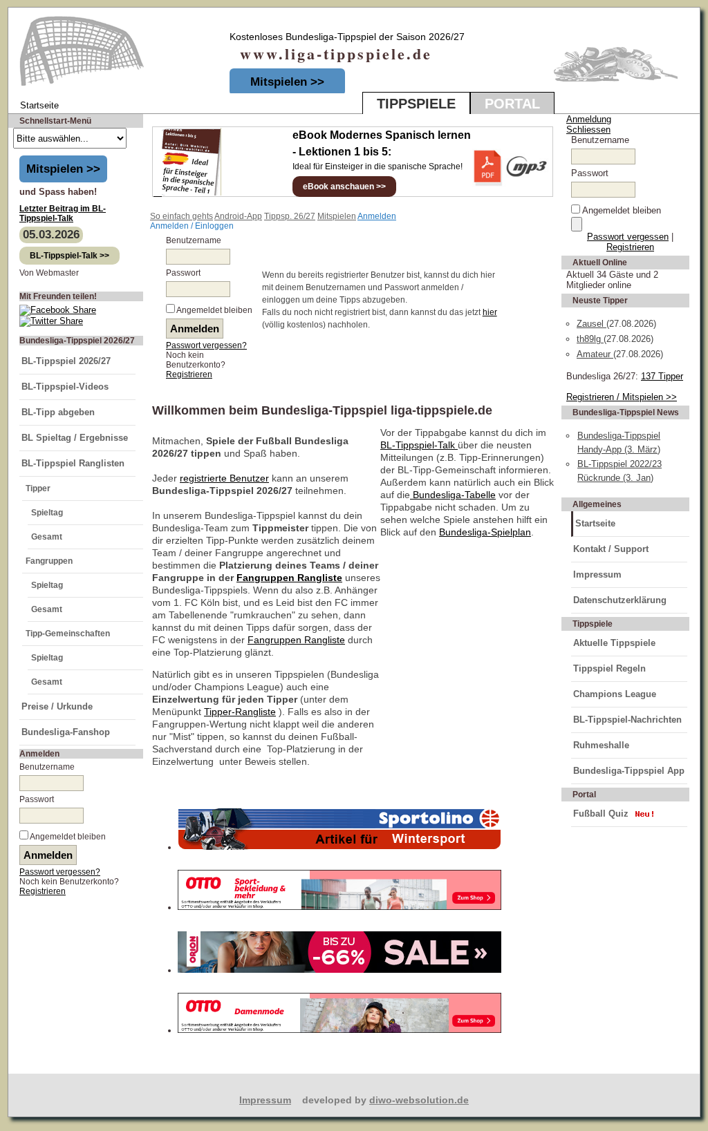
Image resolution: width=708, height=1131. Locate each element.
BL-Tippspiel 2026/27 (66, 361)
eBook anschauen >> (344, 186)
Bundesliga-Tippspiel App (628, 771)
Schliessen (588, 129)
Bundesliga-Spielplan (485, 532)
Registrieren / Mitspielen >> (621, 397)
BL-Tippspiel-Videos (65, 386)
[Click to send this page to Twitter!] (51, 321)
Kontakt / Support (611, 549)
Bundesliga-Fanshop (65, 732)
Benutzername (47, 767)
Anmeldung (588, 119)
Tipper (38, 488)
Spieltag (47, 512)
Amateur (595, 354)
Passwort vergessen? (59, 872)
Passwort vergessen (628, 236)
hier (490, 312)
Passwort (36, 799)
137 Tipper (662, 376)
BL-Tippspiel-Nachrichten (627, 719)
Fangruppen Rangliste (289, 577)
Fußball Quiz (600, 813)
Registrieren (42, 891)
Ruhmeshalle (601, 745)
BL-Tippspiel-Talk (419, 444)
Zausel (591, 324)
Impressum (597, 574)
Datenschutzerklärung (620, 600)
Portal (512, 103)
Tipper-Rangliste (240, 711)
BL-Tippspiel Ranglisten (72, 463)
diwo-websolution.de (419, 1099)
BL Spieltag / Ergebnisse (74, 438)
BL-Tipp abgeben (58, 412)
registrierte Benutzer (224, 478)
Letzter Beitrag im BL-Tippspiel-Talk (62, 213)
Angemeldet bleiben (68, 837)
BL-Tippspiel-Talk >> (69, 255)
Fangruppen (49, 561)
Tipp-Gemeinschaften (68, 633)
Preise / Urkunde (57, 706)
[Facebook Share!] (57, 310)
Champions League (614, 694)
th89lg (590, 339)
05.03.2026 (51, 234)
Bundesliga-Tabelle (453, 494)
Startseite (595, 523)
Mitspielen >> (287, 81)
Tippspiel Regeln (609, 668)
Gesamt (46, 537)
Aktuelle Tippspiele (614, 643)
